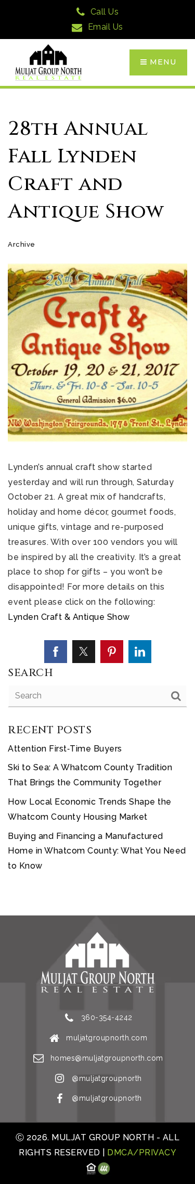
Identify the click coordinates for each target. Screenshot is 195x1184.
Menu (161, 62)
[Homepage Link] (48, 62)
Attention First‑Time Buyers (65, 749)
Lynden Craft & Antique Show (69, 617)
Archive (21, 244)
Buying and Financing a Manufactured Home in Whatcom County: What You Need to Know (97, 851)
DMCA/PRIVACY (141, 1152)
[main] (97, 502)
